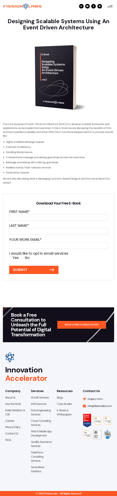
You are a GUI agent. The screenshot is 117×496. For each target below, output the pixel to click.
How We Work (13, 404)
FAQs (8, 440)
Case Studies (64, 404)
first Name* (19, 212)
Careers (9, 421)
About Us (10, 397)
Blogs (60, 397)
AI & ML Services (40, 397)
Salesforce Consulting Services (37, 457)
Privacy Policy (12, 427)
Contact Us (11, 433)
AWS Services (38, 404)
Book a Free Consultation (81, 324)
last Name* (19, 226)
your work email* (25, 240)
